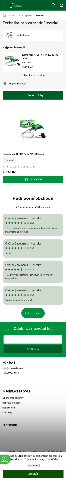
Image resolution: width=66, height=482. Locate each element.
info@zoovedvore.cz (13, 368)
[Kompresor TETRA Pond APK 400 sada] (33, 129)
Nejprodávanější (17, 83)
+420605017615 (10, 373)
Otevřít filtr (33, 95)
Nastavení (33, 465)
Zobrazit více (33, 313)
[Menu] (5, 5)
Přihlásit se (33, 349)
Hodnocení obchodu (33, 198)
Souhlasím (33, 474)
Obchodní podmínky (13, 398)
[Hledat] (53, 5)
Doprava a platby (11, 403)
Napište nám (8, 408)
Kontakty (7, 412)
